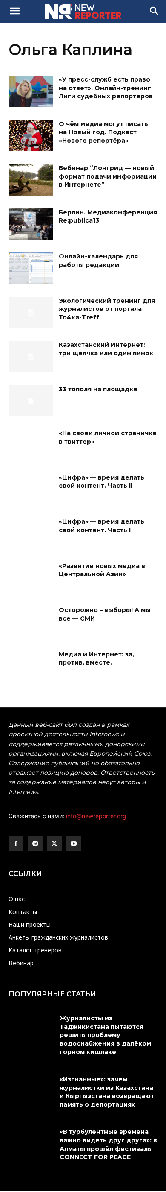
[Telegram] (35, 843)
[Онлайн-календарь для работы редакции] (31, 268)
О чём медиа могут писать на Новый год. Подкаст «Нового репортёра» (103, 132)
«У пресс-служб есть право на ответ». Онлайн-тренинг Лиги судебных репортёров (106, 88)
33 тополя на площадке (98, 389)
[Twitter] (54, 843)
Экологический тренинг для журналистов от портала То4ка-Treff (107, 309)
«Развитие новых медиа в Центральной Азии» (102, 570)
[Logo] (83, 11)
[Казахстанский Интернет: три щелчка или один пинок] (31, 356)
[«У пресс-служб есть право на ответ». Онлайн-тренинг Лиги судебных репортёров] (31, 91)
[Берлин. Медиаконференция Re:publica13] (31, 224)
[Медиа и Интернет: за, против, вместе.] (31, 666)
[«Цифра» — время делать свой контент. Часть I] (31, 533)
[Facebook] (16, 843)
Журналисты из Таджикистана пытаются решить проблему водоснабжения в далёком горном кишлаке (105, 1034)
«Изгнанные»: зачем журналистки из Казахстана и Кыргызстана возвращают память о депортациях (107, 1091)
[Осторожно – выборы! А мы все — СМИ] (31, 622)
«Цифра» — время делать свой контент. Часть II (101, 482)
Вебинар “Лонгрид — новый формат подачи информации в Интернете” (108, 176)
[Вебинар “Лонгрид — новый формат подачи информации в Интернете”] (31, 180)
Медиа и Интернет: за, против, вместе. (96, 658)
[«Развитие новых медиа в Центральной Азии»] (31, 578)
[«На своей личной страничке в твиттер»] (31, 445)
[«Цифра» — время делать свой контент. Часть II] (31, 489)
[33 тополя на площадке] (31, 401)
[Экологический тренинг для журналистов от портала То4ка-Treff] (31, 312)
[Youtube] (73, 843)
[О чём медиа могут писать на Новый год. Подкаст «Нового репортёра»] (31, 136)
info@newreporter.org (96, 816)
